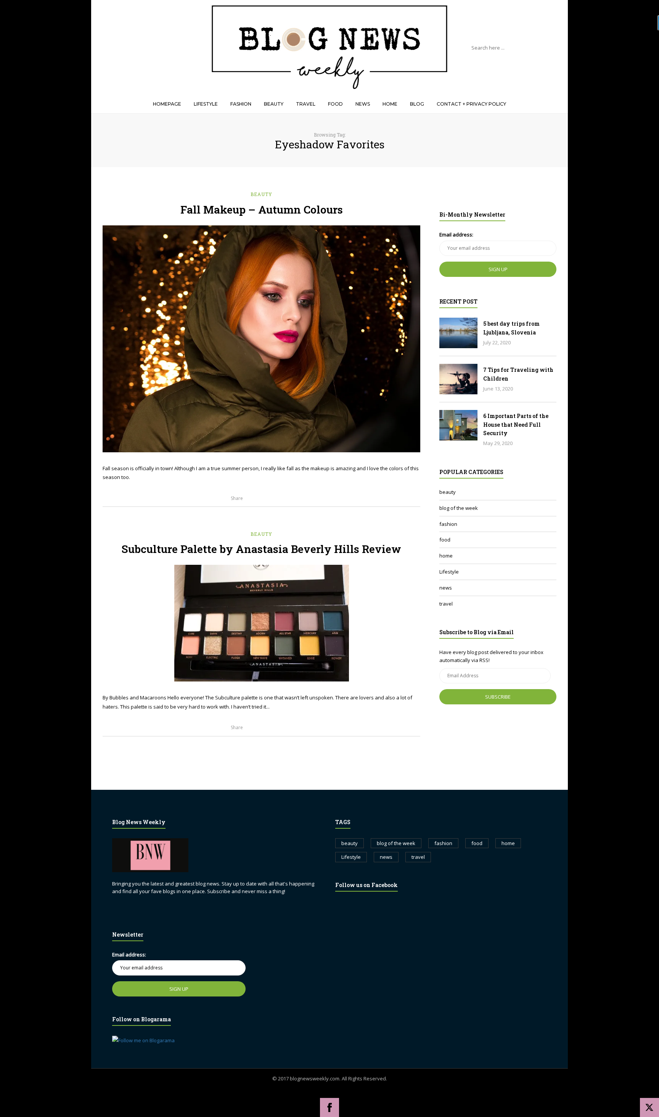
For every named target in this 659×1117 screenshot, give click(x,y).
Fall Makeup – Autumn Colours (261, 210)
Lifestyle (449, 571)
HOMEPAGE (167, 104)
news (445, 587)
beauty (261, 194)
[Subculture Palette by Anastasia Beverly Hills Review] (261, 623)
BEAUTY (273, 104)
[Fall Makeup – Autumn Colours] (261, 338)
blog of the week (458, 508)
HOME (390, 104)
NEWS (362, 104)
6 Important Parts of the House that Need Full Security (515, 424)
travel (446, 603)
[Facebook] (329, 1107)
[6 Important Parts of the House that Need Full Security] (458, 425)
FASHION (240, 104)
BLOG (417, 104)
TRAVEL (305, 104)
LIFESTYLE (206, 104)
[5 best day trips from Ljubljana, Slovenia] (458, 333)
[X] (649, 1107)
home (446, 555)
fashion (448, 524)
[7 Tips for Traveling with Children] (458, 379)
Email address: (456, 234)
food (444, 539)
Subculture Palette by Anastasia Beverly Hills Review (261, 549)
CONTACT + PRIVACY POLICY (471, 104)
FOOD (335, 104)
